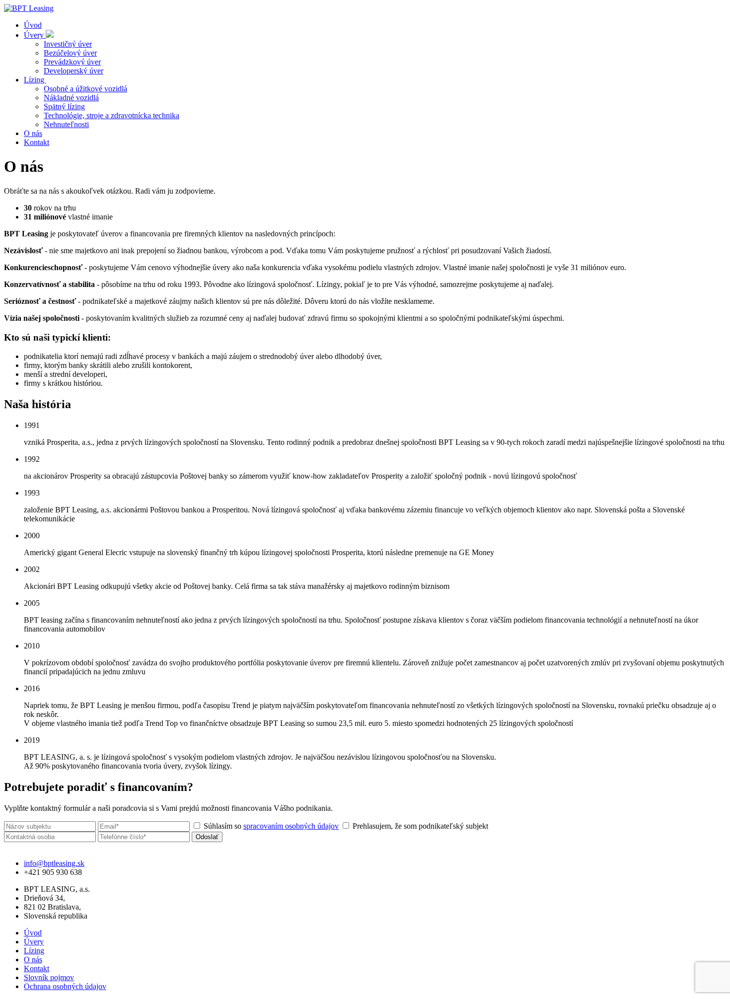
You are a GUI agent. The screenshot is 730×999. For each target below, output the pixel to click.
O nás (33, 133)
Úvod (33, 25)
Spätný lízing (64, 106)
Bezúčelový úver (70, 53)
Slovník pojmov (49, 977)
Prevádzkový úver (72, 62)
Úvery (35, 35)
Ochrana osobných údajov (65, 986)
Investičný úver (68, 44)
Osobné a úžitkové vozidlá (85, 88)
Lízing (35, 79)
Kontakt (36, 142)
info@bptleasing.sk (54, 863)
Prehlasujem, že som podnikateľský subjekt (419, 826)
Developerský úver (73, 71)
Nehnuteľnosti (66, 124)
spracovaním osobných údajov (291, 826)
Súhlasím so (270, 826)
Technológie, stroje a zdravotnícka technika (111, 115)
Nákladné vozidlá (71, 97)
